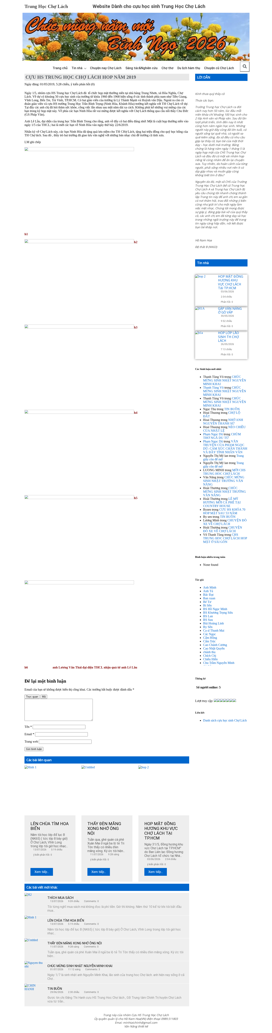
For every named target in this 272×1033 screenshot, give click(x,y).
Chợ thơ (167, 68)
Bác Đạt (208, 594)
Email (29, 734)
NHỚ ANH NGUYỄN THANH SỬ (223, 421)
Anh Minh (209, 587)
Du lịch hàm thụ (188, 68)
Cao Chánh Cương (215, 645)
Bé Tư (207, 601)
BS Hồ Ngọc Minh (215, 609)
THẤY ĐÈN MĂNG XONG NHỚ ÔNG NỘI (74, 943)
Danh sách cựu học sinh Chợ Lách (225, 720)
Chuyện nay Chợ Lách (105, 68)
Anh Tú (208, 591)
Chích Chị (209, 655)
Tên (28, 726)
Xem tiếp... (41, 872)
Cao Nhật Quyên (214, 648)
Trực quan (32, 696)
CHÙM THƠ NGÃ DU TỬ (222, 435)
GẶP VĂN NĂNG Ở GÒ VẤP (230, 310)
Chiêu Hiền (210, 659)
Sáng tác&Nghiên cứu (141, 68)
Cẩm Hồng (210, 637)
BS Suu (208, 619)
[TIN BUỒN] (34, 994)
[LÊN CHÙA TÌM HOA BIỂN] (34, 926)
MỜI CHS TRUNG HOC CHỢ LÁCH (224, 471)
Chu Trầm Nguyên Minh (218, 662)
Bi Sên (207, 605)
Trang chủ (60, 68)
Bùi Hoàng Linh (213, 623)
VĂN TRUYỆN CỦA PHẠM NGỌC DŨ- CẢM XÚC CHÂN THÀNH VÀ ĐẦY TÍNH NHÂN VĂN (225, 447)
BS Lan (208, 616)
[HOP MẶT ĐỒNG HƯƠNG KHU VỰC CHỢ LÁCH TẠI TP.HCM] (205, 285)
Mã (44, 696)
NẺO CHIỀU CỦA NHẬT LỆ (224, 428)
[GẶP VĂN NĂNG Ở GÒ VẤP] (205, 317)
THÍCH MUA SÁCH (60, 898)
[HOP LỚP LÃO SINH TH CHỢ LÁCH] (205, 341)
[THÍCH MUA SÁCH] (34, 903)
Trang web (31, 741)
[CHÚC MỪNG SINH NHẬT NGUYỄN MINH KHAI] (34, 971)
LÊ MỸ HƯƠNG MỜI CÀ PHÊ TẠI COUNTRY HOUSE (222, 502)
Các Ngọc (209, 634)
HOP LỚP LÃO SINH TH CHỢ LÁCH (228, 337)
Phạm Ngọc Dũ (213, 434)
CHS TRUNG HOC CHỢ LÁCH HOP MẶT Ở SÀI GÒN (225, 538)
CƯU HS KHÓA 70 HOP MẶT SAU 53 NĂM (224, 511)
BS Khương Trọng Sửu (218, 612)
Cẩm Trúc (209, 641)
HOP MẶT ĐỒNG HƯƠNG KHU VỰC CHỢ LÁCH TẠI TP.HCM (230, 282)
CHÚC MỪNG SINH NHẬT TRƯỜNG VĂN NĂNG (223, 481)
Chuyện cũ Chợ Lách (219, 68)
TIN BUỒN (54, 989)
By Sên (207, 627)
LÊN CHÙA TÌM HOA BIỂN (65, 920)
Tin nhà (76, 68)
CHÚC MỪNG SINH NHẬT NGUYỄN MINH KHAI (80, 966)
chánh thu (209, 652)
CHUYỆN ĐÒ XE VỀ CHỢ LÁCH (225, 522)
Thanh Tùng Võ (213, 387)
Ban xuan (209, 598)
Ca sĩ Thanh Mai (213, 630)
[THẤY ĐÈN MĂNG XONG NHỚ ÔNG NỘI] (34, 948)
